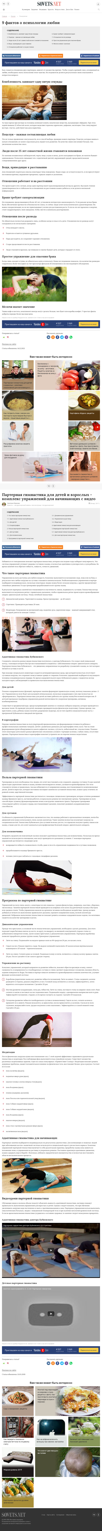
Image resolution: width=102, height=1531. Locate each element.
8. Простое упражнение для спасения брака (66, 40)
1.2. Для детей (12, 522)
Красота (51, 9)
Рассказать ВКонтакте (12, 56)
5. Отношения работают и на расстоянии (20, 47)
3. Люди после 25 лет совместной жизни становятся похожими (28, 40)
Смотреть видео (51, 1250)
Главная (4, 9)
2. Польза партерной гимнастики (18, 529)
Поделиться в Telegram (62, 337)
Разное (76, 9)
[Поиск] (99, 9)
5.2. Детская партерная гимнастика (63, 535)
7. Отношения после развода (61, 37)
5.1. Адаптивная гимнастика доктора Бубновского (68, 532)
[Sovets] (49, 4)
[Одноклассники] (8, 4)
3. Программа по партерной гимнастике (20, 538)
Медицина (43, 9)
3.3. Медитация (57, 522)
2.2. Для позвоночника (14, 535)
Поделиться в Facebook (91, 56)
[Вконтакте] (4, 4)
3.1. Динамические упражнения (62, 515)
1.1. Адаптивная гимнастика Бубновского (20, 519)
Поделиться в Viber (66, 337)
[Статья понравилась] (4, 337)
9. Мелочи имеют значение (61, 44)
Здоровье (34, 9)
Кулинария (26, 9)
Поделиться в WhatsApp (71, 337)
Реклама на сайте (9, 344)
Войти (98, 4)
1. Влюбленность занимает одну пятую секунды (22, 34)
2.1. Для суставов (12, 532)
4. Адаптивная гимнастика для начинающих (66, 525)
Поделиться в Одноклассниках (51, 56)
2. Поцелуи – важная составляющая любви (21, 37)
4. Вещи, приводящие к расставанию (19, 44)
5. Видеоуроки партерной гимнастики (64, 529)
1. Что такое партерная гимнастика (18, 515)
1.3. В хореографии (13, 525)
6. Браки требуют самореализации (63, 34)
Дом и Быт (69, 9)
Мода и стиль (60, 9)
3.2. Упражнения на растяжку (61, 519)
